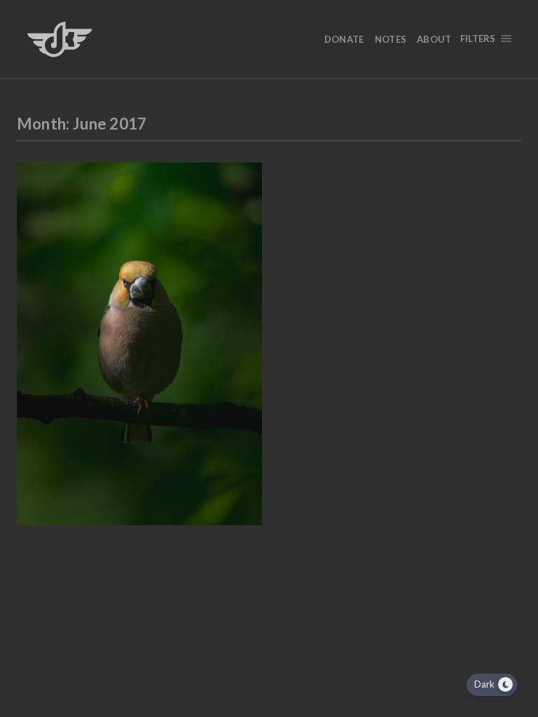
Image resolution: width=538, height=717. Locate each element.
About (434, 39)
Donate (344, 39)
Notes (391, 39)
